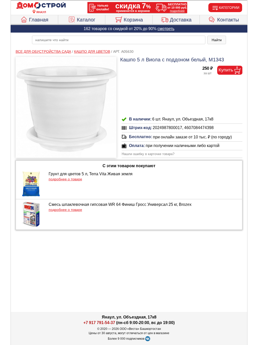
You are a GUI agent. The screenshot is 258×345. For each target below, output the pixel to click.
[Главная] (41, 6)
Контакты (228, 19)
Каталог (86, 19)
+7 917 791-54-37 (99, 323)
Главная (38, 19)
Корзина (133, 19)
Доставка (180, 19)
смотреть (165, 29)
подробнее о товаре (65, 179)
